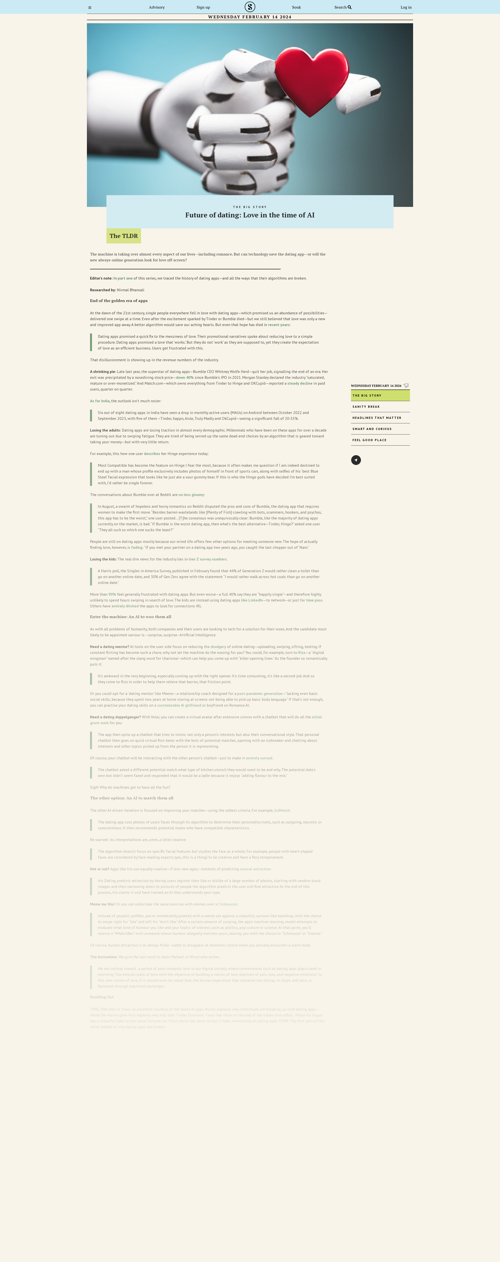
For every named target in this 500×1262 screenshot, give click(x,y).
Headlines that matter (377, 418)
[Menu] (91, 7)
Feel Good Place (370, 440)
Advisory (157, 7)
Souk (296, 7)
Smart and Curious (372, 429)
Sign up (203, 7)
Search (341, 7)
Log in (406, 7)
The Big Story (367, 395)
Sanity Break (366, 406)
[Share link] (356, 460)
